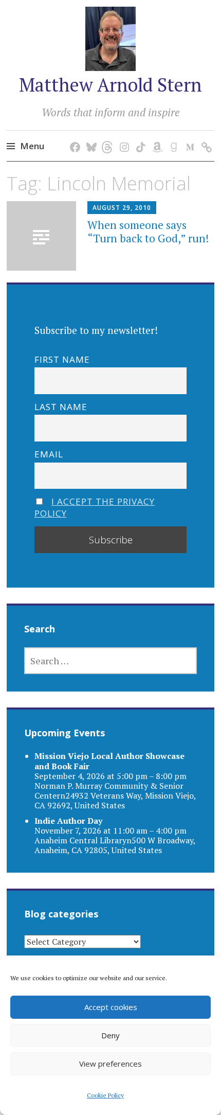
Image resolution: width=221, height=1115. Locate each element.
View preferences (110, 1063)
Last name (60, 407)
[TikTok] (139, 137)
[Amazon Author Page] (155, 137)
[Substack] (204, 137)
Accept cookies (110, 1007)
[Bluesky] (89, 137)
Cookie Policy (105, 1095)
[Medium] (188, 137)
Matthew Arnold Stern (110, 85)
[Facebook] (73, 137)
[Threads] (106, 137)
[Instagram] (122, 137)
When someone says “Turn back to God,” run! (148, 231)
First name (62, 359)
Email (48, 454)
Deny (110, 1035)
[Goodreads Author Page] (172, 137)
